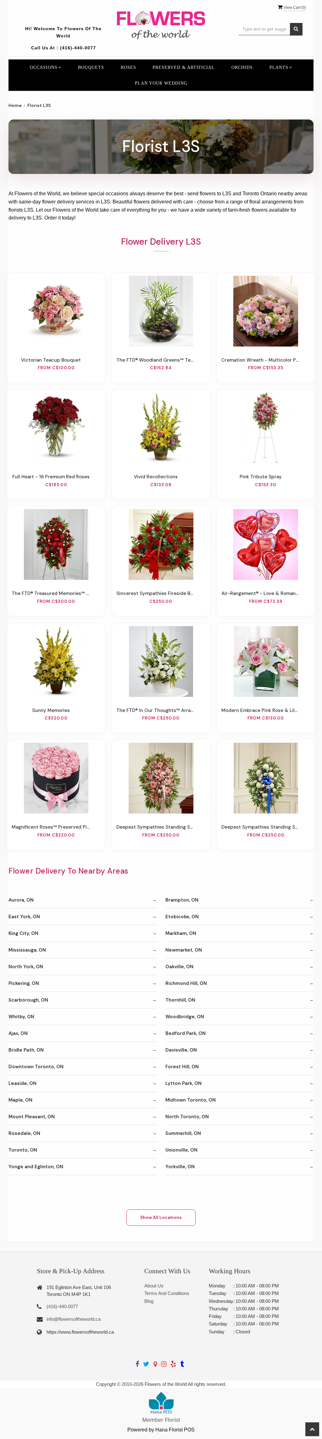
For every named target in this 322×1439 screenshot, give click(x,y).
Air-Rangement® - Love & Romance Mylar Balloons (260, 593)
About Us (154, 1285)
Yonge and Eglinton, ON (35, 1167)
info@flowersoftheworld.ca (74, 1319)
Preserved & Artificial (184, 67)
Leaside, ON (22, 1083)
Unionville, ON (181, 1150)
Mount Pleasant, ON (31, 1117)
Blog (148, 1301)
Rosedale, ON (24, 1133)
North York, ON (25, 967)
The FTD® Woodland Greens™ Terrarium (155, 360)
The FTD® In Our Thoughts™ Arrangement (155, 710)
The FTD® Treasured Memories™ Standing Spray (51, 593)
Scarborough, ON (28, 1000)
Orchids (242, 67)
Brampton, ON (181, 900)
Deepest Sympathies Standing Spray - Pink (155, 827)
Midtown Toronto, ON (190, 1100)
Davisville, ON (181, 1050)
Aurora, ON (21, 900)
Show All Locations (161, 1217)
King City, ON (23, 933)
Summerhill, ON (183, 1133)
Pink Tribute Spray (261, 477)
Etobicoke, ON (182, 917)
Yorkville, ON (180, 1167)
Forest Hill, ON (182, 1067)
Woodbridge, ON (184, 1017)
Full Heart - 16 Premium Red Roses (51, 477)
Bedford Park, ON (185, 1033)
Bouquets (91, 67)
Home (15, 105)
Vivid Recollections (156, 477)
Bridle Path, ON (26, 1050)
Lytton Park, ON (183, 1083)
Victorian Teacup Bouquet (51, 360)
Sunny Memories (51, 710)
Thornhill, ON (180, 1000)
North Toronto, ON (187, 1117)
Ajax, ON (18, 1033)
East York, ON (24, 917)
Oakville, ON (179, 967)
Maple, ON (20, 1100)
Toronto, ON (22, 1150)
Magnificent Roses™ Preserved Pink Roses (51, 827)
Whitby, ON (21, 1017)
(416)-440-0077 (78, 47)
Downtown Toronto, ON (36, 1067)
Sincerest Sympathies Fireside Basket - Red (155, 593)
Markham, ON (180, 933)
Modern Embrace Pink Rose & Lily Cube (260, 710)
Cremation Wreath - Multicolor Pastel (260, 360)
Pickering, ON (23, 983)
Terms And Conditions (166, 1293)
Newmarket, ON (183, 950)
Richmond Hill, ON (186, 983)
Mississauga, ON (27, 950)
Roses (128, 67)
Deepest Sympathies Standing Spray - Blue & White (260, 827)
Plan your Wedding (161, 83)
